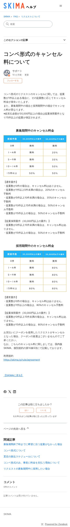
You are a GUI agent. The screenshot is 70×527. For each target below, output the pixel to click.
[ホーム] (20, 6)
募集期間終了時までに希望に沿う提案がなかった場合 (33, 444)
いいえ (43, 410)
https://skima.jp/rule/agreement (22, 359)
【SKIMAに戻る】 (13, 375)
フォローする (13, 80)
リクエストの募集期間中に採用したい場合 (27, 468)
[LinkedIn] (14, 391)
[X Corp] (9, 391)
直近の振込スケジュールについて (22, 456)
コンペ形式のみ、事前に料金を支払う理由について (32, 462)
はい (26, 410)
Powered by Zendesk (56, 524)
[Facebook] (5, 391)
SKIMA (7, 16)
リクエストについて (30, 16)
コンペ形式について (15, 450)
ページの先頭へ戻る (15, 428)
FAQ (16, 16)
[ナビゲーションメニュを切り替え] (61, 5)
